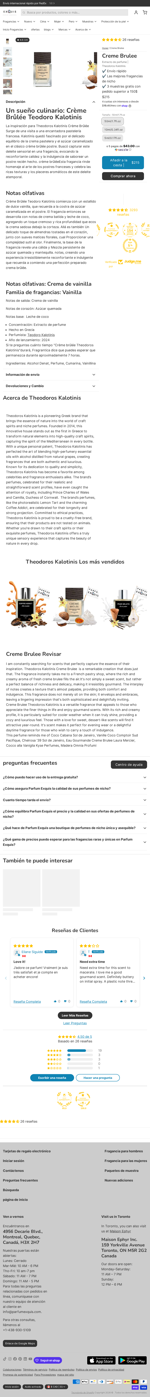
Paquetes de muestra (121, 1171)
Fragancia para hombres (124, 1151)
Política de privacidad (111, 1369)
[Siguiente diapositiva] (91, 64)
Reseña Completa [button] (27, 1002)
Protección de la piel (113, 21)
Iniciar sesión (13, 1161)
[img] (23, 946)
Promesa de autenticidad (18, 1374)
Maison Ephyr (120, 1231)
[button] (112, 40)
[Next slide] (144, 978)
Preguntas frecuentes (20, 1180)
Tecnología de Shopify (82, 1392)
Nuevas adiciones (119, 1180)
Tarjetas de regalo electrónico (27, 1151)
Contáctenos (13, 1171)
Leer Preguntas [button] (75, 1023)
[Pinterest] (20, 1360)
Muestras (87, 21)
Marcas (63, 29)
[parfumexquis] (10, 12)
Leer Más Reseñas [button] (75, 1015)
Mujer (57, 21)
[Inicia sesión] (134, 12)
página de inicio (15, 1200)
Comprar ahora (123, 176)
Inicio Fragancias (13, 29)
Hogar (105, 48)
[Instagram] (10, 1360)
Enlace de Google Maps (20, 1343)
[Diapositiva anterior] (19, 64)
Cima (43, 21)
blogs (47, 29)
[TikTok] (5, 1360)
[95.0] (64, 1099)
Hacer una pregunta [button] (98, 1078)
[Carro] (143, 12)
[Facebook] (15, 1360)
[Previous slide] (6, 978)
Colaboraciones (12, 1369)
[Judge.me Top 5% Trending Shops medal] (114, 245)
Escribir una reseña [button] (52, 1078)
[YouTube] (30, 1360)
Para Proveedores (45, 1374)
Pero (71, 21)
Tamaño (113, 114)
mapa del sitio (65, 1374)
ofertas (35, 29)
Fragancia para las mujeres (126, 1161)
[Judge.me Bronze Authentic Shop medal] (132, 230)
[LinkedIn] (25, 1360)
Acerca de (81, 29)
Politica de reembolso (61, 1369)
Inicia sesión (12, 1386)
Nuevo (28, 21)
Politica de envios (86, 1369)
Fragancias (9, 21)
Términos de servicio (35, 1369)
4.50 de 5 (84, 1037)
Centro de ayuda (128, 765)
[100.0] (83, 1099)
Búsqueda (11, 1190)
